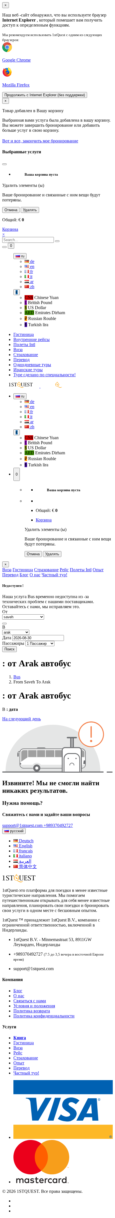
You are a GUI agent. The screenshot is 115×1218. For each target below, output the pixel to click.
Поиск (9, 649)
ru (22, 256)
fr (31, 271)
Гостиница (23, 334)
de (31, 261)
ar (31, 281)
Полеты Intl (24, 344)
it (30, 276)
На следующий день (21, 718)
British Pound (38, 302)
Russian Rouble (40, 318)
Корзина (10, 229)
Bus (16, 676)
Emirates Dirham (45, 312)
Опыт (98, 569)
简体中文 (27, 866)
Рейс (64, 569)
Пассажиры (13, 643)
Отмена (10, 210)
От (5, 611)
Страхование (25, 354)
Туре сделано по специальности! (44, 374)
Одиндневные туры (32, 364)
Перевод (21, 359)
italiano (25, 855)
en (31, 266)
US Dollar (35, 307)
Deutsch (25, 840)
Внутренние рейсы (31, 339)
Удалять (30, 210)
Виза (18, 349)
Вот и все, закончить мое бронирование (40, 140)
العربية (24, 861)
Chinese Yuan (42, 297)
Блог (24, 574)
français (25, 850)
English (25, 845)
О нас (35, 574)
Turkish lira (36, 324)
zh (31, 286)
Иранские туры (28, 369)
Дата (6, 637)
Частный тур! (54, 574)
